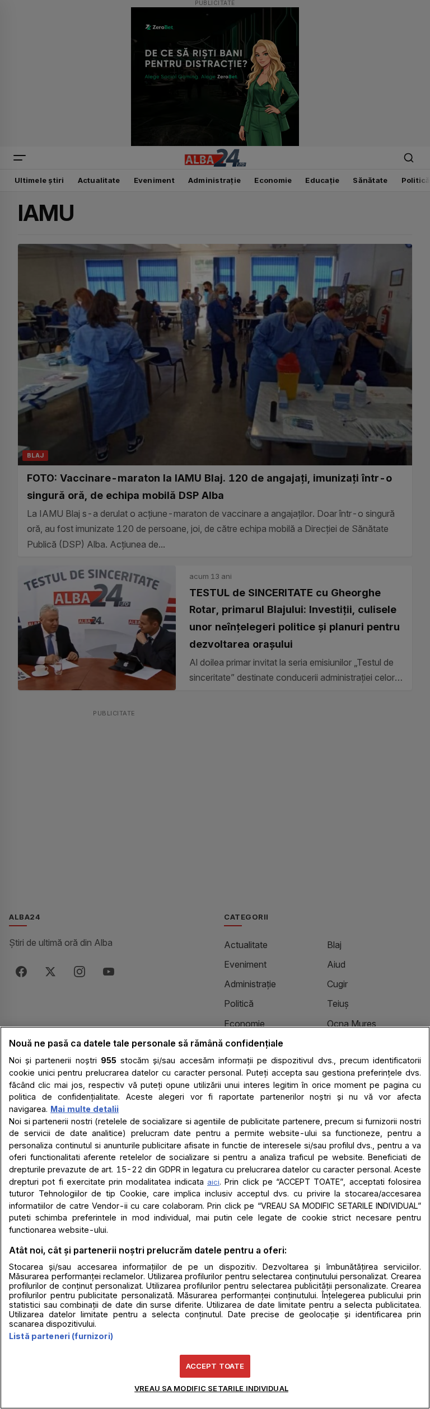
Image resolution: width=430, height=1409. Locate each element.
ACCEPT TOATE (215, 1365)
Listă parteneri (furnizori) (61, 1336)
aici (213, 1181)
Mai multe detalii (84, 1109)
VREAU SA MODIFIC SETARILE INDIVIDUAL (211, 1388)
